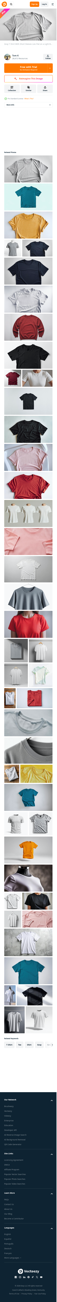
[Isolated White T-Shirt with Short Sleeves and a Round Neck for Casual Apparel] (12, 1029)
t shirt (9, 1257)
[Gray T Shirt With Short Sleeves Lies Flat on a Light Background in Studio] (28, 167)
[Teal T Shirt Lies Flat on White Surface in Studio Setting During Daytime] (28, 900)
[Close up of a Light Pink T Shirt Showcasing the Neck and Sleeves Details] (28, 576)
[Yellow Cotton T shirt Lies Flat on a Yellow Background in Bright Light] (20, 877)
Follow (48, 58)
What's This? (29, 99)
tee (19, 1257)
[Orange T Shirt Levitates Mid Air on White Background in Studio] (28, 977)
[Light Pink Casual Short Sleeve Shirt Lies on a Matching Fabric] (19, 1083)
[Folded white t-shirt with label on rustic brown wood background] (34, 758)
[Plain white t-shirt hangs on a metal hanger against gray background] (14, 1205)
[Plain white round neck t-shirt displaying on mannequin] (28, 1006)
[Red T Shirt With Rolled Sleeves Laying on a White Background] (28, 520)
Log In (44, 4)
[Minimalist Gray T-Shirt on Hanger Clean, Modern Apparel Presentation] (28, 631)
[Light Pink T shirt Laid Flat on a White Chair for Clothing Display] (28, 492)
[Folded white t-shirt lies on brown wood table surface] (11, 858)
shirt (29, 1257)
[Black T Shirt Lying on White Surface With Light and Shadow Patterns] (22, 1180)
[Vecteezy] (4, 4)
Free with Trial (28, 68)
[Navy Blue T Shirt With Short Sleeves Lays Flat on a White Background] (19, 265)
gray (39, 1257)
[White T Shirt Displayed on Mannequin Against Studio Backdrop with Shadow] (10, 1159)
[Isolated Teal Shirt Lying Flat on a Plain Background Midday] (28, 195)
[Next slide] (46, 1258)
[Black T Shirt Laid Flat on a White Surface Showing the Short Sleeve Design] (28, 372)
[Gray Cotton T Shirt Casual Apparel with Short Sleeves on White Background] (16, 951)
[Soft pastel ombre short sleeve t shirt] (16, 759)
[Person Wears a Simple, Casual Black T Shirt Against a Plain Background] (19, 1047)
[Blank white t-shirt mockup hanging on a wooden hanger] (16, 735)
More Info (10, 104)
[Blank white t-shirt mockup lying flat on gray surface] (28, 604)
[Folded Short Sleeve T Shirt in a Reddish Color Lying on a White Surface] (22, 782)
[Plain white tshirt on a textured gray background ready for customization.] (28, 1106)
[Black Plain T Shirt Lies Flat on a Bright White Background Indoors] (28, 436)
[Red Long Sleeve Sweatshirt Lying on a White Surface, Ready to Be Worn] (28, 344)
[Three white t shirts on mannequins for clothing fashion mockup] (28, 548)
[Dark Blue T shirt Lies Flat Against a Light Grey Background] (28, 288)
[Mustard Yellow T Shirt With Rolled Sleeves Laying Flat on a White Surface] (28, 223)
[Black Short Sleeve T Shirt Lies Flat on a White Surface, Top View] (28, 464)
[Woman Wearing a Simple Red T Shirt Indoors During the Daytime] (28, 659)
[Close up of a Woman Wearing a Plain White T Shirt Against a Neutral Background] (19, 413)
